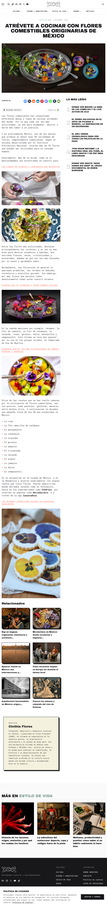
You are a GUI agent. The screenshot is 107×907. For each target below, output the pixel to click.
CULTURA (16, 11)
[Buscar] (8, 4)
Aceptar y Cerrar (92, 897)
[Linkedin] (37, 101)
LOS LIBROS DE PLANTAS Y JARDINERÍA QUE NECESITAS (31, 167)
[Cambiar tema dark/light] (103, 4)
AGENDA (76, 11)
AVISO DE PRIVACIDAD (93, 883)
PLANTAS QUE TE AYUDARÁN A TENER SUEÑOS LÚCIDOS (29, 285)
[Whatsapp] (50, 101)
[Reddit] (33, 101)
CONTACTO (87, 876)
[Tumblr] (54, 101)
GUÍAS (58, 883)
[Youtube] (27, 4)
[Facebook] (16, 4)
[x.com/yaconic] (24, 4)
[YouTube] (15, 881)
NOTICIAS (90, 11)
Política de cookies (93, 879)
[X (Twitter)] (11, 881)
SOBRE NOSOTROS (90, 872)
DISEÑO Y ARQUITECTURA (37, 11)
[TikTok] (13, 4)
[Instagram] (20, 4)
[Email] (58, 101)
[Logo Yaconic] (53, 4)
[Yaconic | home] (26, 869)
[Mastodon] (46, 101)
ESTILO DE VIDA (59, 11)
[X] (29, 101)
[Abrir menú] (4, 4)
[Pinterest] (42, 101)
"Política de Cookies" (23, 902)
